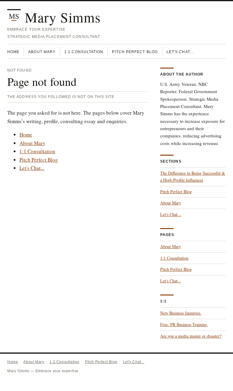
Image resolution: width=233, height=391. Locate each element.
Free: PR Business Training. (184, 324)
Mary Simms (63, 17)
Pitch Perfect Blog (134, 52)
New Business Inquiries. (180, 313)
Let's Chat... (180, 52)
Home (13, 52)
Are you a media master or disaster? (190, 336)
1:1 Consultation (83, 52)
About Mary (42, 52)
